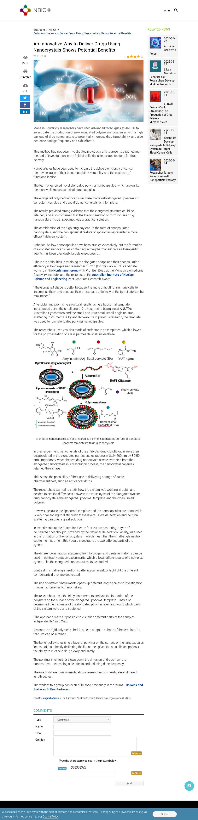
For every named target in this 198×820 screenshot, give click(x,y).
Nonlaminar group (66, 270)
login (166, 10)
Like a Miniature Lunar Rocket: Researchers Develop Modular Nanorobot (162, 77)
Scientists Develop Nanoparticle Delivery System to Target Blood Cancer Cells (162, 145)
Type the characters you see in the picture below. (88, 760)
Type (38, 720)
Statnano (39, 29)
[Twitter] (25, 98)
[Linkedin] (25, 111)
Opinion (40, 739)
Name (39, 726)
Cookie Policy (50, 816)
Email (38, 733)
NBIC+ (52, 29)
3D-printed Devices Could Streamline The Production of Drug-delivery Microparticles (161, 111)
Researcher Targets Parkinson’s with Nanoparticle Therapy (162, 176)
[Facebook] (25, 105)
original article (50, 697)
